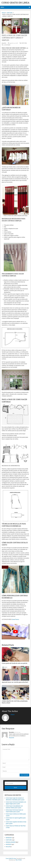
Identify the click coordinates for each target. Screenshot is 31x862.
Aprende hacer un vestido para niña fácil (15, 682)
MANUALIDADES (10, 842)
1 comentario (6, 45)
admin (4, 43)
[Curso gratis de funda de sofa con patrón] (15, 654)
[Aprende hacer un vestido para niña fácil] (15, 673)
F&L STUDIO (19, 860)
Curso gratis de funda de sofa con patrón (14, 663)
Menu (2, 7)
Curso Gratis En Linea (15, 2)
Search (15, 787)
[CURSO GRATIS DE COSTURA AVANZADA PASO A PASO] (15, 692)
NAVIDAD (8, 844)
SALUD (8, 846)
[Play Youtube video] (15, 631)
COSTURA (24, 43)
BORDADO (9, 837)
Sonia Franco (15, 619)
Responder (11, 737)
